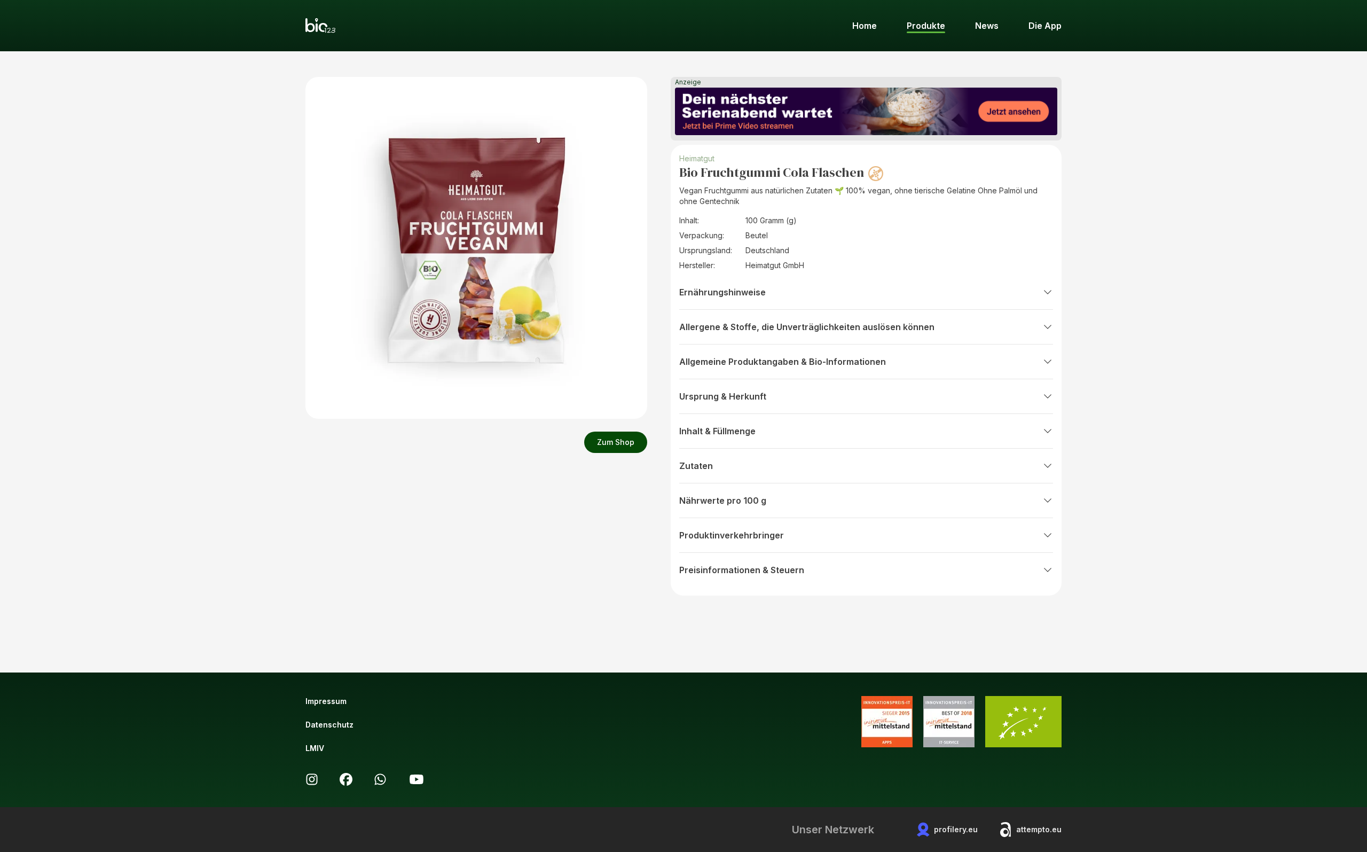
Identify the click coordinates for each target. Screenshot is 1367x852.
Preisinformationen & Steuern (741, 570)
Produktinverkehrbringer (731, 535)
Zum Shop (615, 442)
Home (864, 25)
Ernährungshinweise (722, 292)
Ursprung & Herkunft (722, 396)
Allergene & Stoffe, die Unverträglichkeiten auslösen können (806, 327)
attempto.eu (1039, 829)
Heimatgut (696, 158)
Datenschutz (329, 724)
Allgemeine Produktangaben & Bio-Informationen (782, 361)
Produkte (926, 25)
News (987, 25)
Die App (1045, 25)
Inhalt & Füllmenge (717, 431)
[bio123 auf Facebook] (346, 779)
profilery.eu (956, 829)
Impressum (326, 701)
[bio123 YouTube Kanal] (416, 779)
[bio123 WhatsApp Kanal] (380, 779)
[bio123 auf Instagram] (311, 779)
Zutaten (696, 465)
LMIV (314, 748)
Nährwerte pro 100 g (722, 500)
